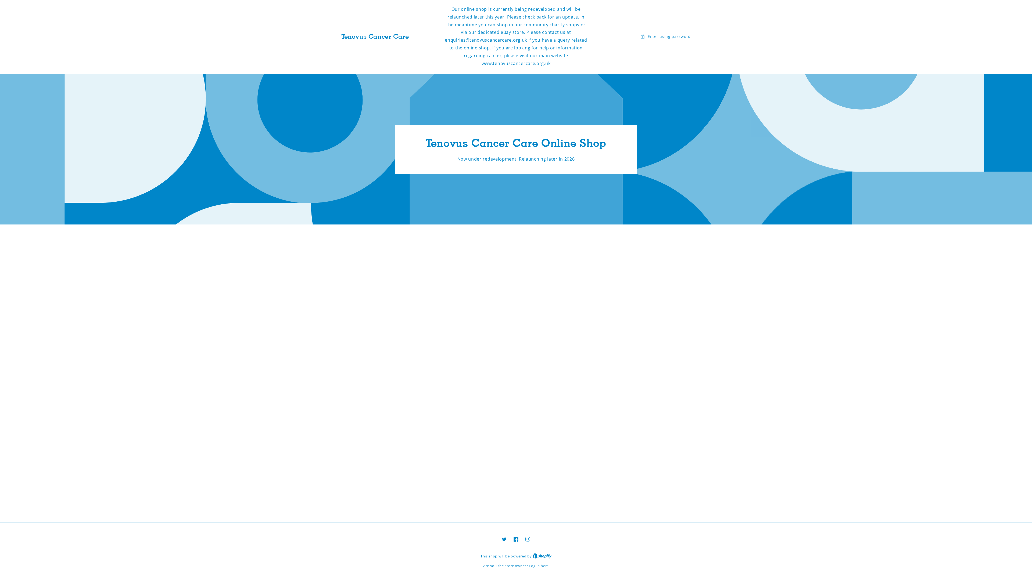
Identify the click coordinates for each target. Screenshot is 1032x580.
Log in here (539, 565)
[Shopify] (542, 556)
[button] (665, 36)
